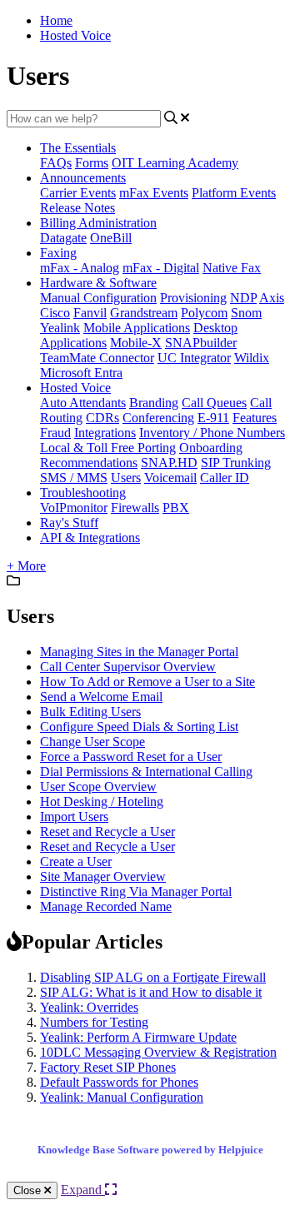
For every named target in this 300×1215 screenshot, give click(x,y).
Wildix (251, 358)
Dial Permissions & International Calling (146, 771)
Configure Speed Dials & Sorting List (139, 727)
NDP (243, 298)
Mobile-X (136, 343)
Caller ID (224, 478)
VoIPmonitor (74, 507)
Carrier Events (78, 193)
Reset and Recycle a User (107, 831)
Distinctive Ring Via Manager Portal (136, 891)
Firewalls (135, 507)
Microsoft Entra (81, 373)
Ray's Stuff (69, 522)
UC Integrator (194, 358)
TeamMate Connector (97, 358)
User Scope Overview (98, 786)
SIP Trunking (236, 463)
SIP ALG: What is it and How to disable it (151, 992)
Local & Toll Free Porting (108, 448)
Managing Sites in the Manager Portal (139, 652)
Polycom (204, 313)
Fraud (55, 433)
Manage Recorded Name (106, 906)
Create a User (76, 861)
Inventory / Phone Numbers (212, 433)
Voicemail (170, 478)
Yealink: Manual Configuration (121, 1097)
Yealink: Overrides (89, 1007)
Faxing (58, 253)
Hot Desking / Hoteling (101, 801)
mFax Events (153, 193)
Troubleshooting (83, 493)
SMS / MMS (74, 478)
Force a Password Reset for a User (131, 756)
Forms (91, 163)
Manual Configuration (98, 298)
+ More (26, 566)
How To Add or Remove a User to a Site (147, 682)
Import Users (74, 816)
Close (28, 1190)
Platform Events (234, 193)
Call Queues (214, 403)
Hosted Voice (75, 35)
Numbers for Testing (94, 1022)
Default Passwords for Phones (119, 1082)
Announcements (83, 178)
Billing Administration (98, 223)
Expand (83, 1190)
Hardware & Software (98, 283)
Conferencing (158, 418)
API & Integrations (90, 537)
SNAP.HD (169, 463)
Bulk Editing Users (90, 712)
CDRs (102, 418)
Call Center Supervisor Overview (128, 667)
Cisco (55, 313)
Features (254, 418)
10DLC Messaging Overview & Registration (158, 1052)
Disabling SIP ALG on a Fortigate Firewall (153, 977)
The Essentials (78, 148)
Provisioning (193, 298)
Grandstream (144, 313)
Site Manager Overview (103, 876)
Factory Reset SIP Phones (108, 1067)
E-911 (213, 418)
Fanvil (90, 313)
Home (56, 20)
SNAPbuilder (201, 343)
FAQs (56, 163)
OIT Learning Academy (175, 163)
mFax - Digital (160, 268)
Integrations (105, 433)
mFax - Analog (79, 268)
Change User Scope (92, 741)
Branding (153, 403)
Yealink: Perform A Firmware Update (138, 1037)
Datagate (63, 238)
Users (126, 478)
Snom (246, 313)
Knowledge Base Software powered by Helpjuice (150, 1149)
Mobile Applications (136, 328)
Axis (271, 298)
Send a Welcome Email (101, 697)
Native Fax (231, 268)
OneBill (111, 238)
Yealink (60, 328)
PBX (175, 507)
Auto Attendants (83, 403)
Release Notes (77, 208)
